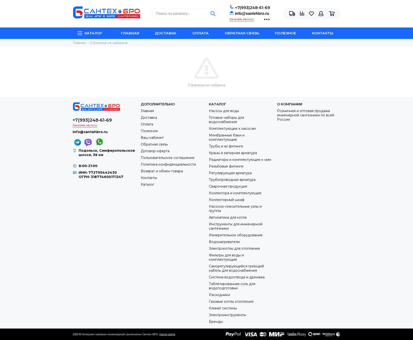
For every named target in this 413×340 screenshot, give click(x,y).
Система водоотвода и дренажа (237, 277)
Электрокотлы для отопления (234, 248)
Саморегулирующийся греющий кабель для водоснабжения (236, 268)
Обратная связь (242, 33)
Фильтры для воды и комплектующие (226, 257)
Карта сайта (167, 334)
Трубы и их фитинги (226, 146)
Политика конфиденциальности (168, 164)
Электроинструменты (227, 315)
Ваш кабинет (152, 137)
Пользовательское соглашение (168, 158)
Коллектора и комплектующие (235, 193)
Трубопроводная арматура (232, 180)
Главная (130, 33)
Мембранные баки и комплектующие (227, 137)
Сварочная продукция (228, 186)
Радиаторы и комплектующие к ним (240, 159)
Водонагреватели (224, 242)
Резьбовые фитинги (226, 166)
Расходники (219, 295)
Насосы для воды (224, 111)
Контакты (322, 33)
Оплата (200, 33)
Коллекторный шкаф (227, 200)
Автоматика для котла (228, 217)
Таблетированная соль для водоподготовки (232, 286)
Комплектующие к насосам (232, 128)
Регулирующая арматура (230, 173)
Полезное (285, 33)
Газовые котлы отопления (231, 301)
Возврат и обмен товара (162, 171)
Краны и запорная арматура (233, 153)
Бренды (216, 321)
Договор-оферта (155, 151)
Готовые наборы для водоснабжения (226, 119)
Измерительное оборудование (236, 235)
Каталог (94, 33)
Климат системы (223, 308)
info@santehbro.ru (252, 13)
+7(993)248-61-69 (252, 7)
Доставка (165, 33)
